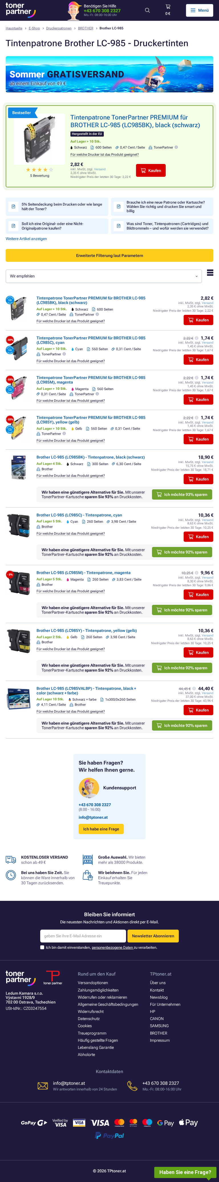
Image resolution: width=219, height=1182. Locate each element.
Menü (203, 10)
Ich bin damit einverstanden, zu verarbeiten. (101, 947)
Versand (100, 169)
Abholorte (86, 1054)
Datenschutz (89, 1018)
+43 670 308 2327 (102, 10)
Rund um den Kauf (96, 974)
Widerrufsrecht (91, 1011)
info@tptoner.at (93, 817)
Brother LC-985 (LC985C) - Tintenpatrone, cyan (79, 515)
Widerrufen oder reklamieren (102, 997)
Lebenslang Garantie (96, 1047)
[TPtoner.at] (21, 10)
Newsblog (159, 997)
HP (152, 1011)
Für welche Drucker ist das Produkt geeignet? (104, 155)
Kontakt (157, 990)
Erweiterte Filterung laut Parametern (109, 255)
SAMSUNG (159, 1025)
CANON (157, 1018)
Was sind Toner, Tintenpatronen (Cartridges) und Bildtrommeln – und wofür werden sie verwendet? (167, 226)
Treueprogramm (92, 1033)
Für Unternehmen (165, 1004)
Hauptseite (14, 28)
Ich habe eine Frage (101, 829)
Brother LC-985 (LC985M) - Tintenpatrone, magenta (83, 572)
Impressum (160, 1040)
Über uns (158, 982)
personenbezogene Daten (113, 947)
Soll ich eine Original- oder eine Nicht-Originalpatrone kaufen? (52, 226)
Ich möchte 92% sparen (185, 552)
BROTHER (85, 28)
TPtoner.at (160, 974)
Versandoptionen (93, 982)
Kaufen (154, 170)
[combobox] (104, 276)
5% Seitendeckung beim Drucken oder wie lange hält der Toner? (62, 206)
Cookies (85, 1025)
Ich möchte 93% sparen (185, 494)
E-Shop (34, 28)
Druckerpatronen (59, 28)
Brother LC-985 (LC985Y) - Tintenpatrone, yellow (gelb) (86, 630)
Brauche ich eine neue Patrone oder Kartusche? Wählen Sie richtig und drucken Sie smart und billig (166, 206)
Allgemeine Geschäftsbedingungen (108, 1004)
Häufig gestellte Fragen (98, 1040)
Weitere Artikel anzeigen (26, 238)
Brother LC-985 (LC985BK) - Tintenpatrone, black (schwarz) (90, 457)
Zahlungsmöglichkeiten (98, 990)
